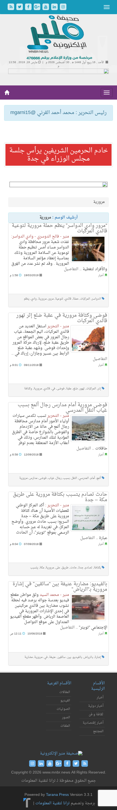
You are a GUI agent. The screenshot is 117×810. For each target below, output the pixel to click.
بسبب (66, 478)
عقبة (69, 388)
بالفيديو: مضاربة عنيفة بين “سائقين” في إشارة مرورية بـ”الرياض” (60, 586)
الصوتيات (63, 709)
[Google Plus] (37, 7)
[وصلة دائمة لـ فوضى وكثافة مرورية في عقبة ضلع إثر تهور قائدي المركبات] (88, 338)
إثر (99, 388)
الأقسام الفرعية (59, 683)
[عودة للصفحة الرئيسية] (58, 38)
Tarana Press (57, 795)
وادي (34, 298)
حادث (73, 567)
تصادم (88, 567)
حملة (76, 298)
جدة (80, 567)
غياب (51, 478)
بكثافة (97, 567)
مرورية (42, 298)
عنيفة (52, 657)
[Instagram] (63, 7)
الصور (66, 717)
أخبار (101, 275)
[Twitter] (20, 7)
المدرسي (84, 478)
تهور (82, 388)
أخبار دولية (95, 706)
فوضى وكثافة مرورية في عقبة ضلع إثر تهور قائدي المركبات (61, 318)
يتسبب (34, 567)
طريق (65, 567)
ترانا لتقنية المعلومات (52, 803)
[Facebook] (28, 7)
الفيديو (65, 701)
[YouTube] (46, 7)
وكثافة (28, 388)
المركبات (85, 298)
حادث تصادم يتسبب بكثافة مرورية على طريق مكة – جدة (60, 497)
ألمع (99, 478)
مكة (42, 567)
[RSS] (11, 7)
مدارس (33, 478)
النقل (74, 478)
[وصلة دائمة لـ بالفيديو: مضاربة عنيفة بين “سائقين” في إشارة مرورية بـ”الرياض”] (88, 607)
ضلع (75, 388)
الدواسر (96, 298)
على (58, 567)
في (53, 388)
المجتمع (98, 731)
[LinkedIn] (55, 7)
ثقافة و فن (96, 714)
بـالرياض (88, 657)
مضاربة (28, 657)
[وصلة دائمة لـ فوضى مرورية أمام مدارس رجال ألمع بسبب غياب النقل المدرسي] (88, 428)
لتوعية (59, 298)
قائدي (68, 298)
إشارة (98, 657)
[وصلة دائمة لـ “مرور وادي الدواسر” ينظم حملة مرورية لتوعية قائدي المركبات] (88, 249)
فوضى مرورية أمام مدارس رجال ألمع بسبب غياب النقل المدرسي (62, 407)
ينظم (26, 298)
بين (69, 657)
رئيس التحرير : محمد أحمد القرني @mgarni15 (58, 113)
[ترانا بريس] (27, 803)
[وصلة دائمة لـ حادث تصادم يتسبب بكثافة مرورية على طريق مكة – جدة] (88, 517)
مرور (51, 298)
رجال (58, 478)
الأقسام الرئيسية (98, 686)
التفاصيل (71, 269)
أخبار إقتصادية (93, 723)
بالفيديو (77, 657)
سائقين (61, 657)
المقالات (64, 692)
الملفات (65, 726)
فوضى (60, 388)
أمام (92, 478)
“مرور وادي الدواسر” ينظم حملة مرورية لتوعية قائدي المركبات (59, 228)
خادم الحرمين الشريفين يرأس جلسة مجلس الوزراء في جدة (58, 154)
